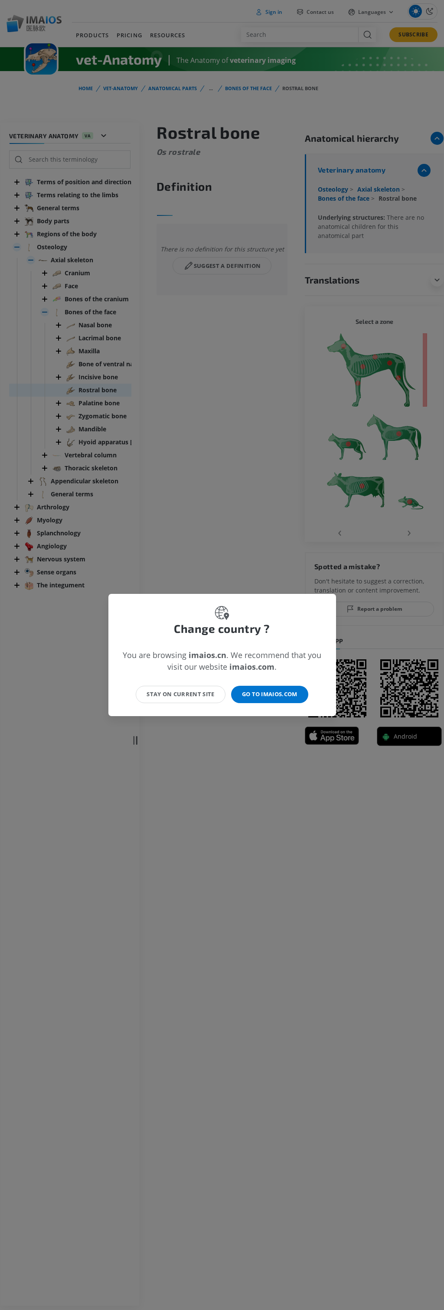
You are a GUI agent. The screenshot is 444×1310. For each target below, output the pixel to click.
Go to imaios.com (269, 694)
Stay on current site (181, 694)
